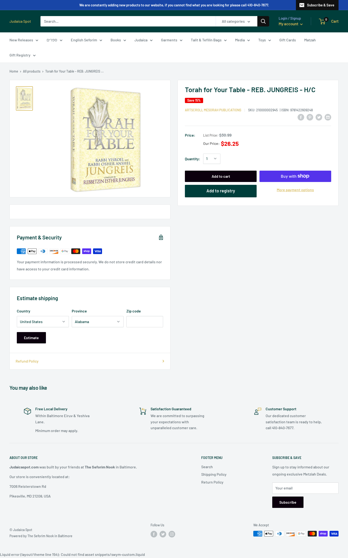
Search (207, 466)
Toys (262, 40)
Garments (169, 40)
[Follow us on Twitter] (163, 534)
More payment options (295, 189)
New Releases (21, 40)
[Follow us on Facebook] (154, 534)
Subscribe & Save (320, 5)
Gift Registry (20, 55)
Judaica (140, 40)
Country (23, 311)
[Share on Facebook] (301, 117)
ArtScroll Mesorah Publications (213, 110)
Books (116, 40)
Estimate (31, 337)
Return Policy (212, 482)
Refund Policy (27, 361)
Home (13, 71)
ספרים (52, 40)
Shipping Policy (214, 474)
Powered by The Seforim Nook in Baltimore (40, 536)
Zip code (133, 311)
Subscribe (287, 502)
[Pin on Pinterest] (310, 117)
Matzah (310, 40)
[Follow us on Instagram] (172, 534)
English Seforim (84, 40)
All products (31, 71)
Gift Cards (287, 40)
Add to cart (221, 176)
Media (240, 40)
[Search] (263, 21)
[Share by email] (328, 117)
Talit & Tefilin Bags (206, 40)
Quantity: (192, 158)
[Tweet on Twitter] (319, 117)
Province (79, 311)
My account (289, 23)
